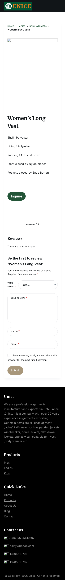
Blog (7, 511)
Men (7, 462)
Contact (9, 516)
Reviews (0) (32, 224)
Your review (19, 297)
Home (8, 495)
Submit (15, 370)
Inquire (16, 196)
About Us (10, 505)
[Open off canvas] (59, 6)
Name (15, 331)
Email (15, 344)
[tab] (32, 224)
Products (10, 500)
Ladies (8, 468)
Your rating (11, 284)
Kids (7, 473)
